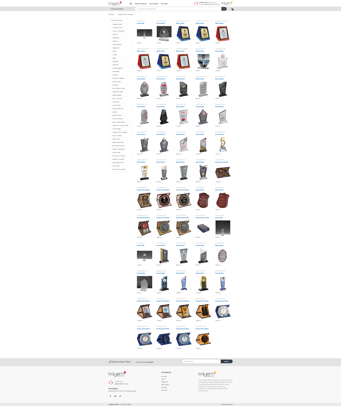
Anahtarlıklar (115, 38)
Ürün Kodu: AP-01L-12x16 (182, 21)
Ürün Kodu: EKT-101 (200, 132)
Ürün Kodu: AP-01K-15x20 (221, 21)
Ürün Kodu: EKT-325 (142, 271)
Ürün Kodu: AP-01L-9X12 (162, 49)
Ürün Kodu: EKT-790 (161, 271)
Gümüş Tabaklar (117, 135)
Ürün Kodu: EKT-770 (181, 271)
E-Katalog (164, 387)
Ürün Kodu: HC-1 (141, 243)
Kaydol (226, 361)
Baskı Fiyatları (154, 4)
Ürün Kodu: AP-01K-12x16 (143, 49)
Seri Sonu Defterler (117, 119)
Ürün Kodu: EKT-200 (181, 187)
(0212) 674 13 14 (121, 384)
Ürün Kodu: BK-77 (219, 243)
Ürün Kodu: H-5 (140, 21)
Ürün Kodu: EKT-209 (161, 21)
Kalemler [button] (114, 34)
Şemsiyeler (115, 61)
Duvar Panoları (116, 105)
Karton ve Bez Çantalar (118, 169)
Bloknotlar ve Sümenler (119, 156)
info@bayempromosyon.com (211, 4)
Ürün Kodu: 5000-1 (219, 215)
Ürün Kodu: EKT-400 (142, 187)
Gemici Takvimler (117, 98)
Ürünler (163, 379)
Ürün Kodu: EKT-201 (200, 49)
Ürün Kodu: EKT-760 (220, 271)
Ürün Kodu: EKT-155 (142, 76)
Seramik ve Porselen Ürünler (120, 125)
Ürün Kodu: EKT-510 (161, 215)
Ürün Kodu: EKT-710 (181, 298)
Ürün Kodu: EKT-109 (220, 49)
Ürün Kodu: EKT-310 (220, 104)
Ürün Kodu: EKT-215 (161, 160)
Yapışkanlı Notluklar (117, 92)
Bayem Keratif (114, 404)
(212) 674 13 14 (212, 2)
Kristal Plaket (160, 23)
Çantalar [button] (114, 112)
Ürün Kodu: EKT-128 (142, 132)
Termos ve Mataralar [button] (118, 31)
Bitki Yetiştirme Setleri (118, 146)
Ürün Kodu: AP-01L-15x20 (202, 21)
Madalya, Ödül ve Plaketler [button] (119, 132)
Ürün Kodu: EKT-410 (220, 160)
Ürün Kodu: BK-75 (219, 187)
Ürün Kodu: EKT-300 (161, 187)
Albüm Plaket (180, 23)
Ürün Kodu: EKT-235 (181, 104)
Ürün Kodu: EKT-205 (181, 76)
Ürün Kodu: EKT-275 (161, 76)
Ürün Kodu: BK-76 (200, 187)
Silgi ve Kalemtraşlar (118, 142)
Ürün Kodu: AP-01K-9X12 (182, 49)
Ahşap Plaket (200, 190)
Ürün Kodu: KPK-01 (200, 215)
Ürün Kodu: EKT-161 (200, 104)
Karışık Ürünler (116, 152)
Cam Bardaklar (116, 129)
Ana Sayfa (111, 14)
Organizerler (115, 48)
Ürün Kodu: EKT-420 (200, 326)
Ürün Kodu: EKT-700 (142, 215)
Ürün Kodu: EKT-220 (200, 160)
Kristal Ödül (140, 23)
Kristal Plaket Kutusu (202, 217)
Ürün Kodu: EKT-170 (161, 132)
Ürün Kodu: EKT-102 (142, 104)
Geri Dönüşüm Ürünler (118, 88)
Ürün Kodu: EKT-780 (200, 271)
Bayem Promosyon (141, 4)
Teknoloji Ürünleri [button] (117, 27)
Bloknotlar (115, 85)
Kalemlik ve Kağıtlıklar (118, 78)
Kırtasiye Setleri (116, 81)
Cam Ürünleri (116, 166)
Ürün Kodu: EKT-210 (181, 160)
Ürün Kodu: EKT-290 (200, 76)
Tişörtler (114, 54)
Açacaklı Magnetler (117, 68)
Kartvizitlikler (115, 71)
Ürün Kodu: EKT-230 (220, 132)
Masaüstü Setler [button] (117, 115)
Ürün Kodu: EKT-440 (161, 326)
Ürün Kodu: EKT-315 (161, 243)
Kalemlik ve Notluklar (118, 159)
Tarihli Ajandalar (116, 44)
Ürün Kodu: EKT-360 (181, 243)
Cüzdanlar (115, 75)
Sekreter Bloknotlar (117, 108)
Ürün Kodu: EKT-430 (181, 326)
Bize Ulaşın (164, 4)
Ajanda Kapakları (117, 95)
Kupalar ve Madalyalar (118, 149)
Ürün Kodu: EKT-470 (200, 298)
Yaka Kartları (115, 102)
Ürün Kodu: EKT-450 (142, 326)
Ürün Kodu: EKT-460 (220, 298)
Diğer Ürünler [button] (116, 139)
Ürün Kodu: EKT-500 (181, 215)
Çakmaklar (115, 65)
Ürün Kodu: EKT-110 (181, 132)
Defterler (114, 41)
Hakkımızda (164, 382)
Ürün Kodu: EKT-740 (142, 298)
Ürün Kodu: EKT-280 (161, 104)
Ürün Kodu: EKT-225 (142, 160)
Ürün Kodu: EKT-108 (220, 76)
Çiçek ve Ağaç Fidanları (118, 122)
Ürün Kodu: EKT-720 (161, 298)
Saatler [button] (114, 51)
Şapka (114, 58)
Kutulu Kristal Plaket (221, 162)
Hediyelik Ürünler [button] (117, 24)
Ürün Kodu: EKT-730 (200, 243)
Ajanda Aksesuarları (117, 162)
